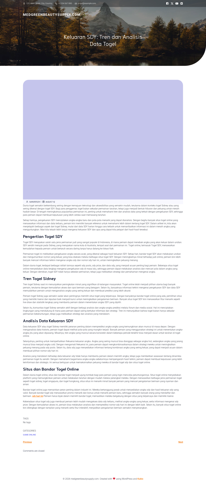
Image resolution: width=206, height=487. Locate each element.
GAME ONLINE (29, 435)
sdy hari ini (37, 396)
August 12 (50, 202)
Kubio (140, 478)
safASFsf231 (34, 202)
